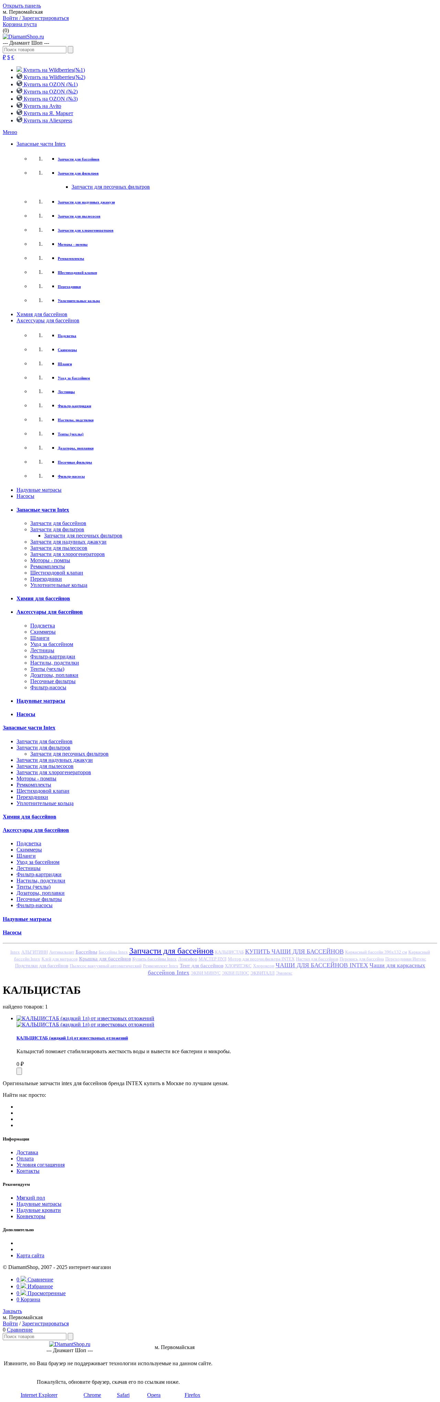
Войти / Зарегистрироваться (36, 18)
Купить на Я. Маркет (47, 113)
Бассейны (86, 952)
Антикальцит (61, 952)
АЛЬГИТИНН (34, 952)
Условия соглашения (40, 1165)
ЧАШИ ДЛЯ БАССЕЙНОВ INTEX (322, 965)
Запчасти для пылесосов (79, 216)
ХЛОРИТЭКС (238, 965)
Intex (15, 952)
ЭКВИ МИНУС (206, 973)
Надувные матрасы (39, 490)
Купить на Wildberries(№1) (53, 70)
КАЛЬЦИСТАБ (229, 952)
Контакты (28, 1171)
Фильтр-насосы (71, 476)
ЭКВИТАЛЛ (263, 973)
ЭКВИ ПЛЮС (235, 973)
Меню (10, 132)
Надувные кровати (38, 1210)
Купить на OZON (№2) (50, 91)
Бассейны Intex (113, 952)
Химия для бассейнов (41, 314)
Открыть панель (22, 6)
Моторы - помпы (73, 244)
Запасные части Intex (41, 144)
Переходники (69, 287)
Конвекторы (30, 1216)
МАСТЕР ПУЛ (213, 958)
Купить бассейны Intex (154, 958)
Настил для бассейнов (317, 958)
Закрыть (12, 1311)
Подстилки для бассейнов (41, 965)
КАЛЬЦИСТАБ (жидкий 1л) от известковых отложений (72, 1038)
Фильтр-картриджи (74, 406)
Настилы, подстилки (76, 420)
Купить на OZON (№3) (50, 99)
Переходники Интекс (405, 959)
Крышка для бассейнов (105, 958)
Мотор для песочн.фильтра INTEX (261, 958)
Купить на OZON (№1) (50, 84)
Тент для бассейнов (201, 965)
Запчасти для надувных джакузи (86, 202)
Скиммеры (67, 350)
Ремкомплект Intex (160, 966)
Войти (10, 1323)
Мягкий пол (30, 1198)
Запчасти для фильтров (78, 173)
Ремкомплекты (71, 258)
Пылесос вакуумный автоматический (106, 966)
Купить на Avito (41, 106)
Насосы (25, 496)
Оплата (25, 1158)
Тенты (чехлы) (71, 434)
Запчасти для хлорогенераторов (85, 230)
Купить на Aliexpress (47, 120)
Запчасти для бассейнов (78, 159)
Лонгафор (187, 958)
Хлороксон (263, 966)
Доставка (27, 1152)
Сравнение (20, 1330)
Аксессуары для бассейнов (47, 320)
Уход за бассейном (74, 378)
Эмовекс (284, 973)
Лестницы (66, 392)
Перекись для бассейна (362, 959)
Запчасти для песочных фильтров (111, 187)
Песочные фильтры (75, 462)
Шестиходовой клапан (77, 272)
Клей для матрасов (60, 959)
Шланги (65, 364)
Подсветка (67, 336)
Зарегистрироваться (45, 1323)
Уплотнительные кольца (79, 301)
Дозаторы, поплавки (76, 448)
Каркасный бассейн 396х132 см (376, 952)
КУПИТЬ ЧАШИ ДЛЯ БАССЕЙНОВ (294, 951)
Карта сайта (30, 1255)
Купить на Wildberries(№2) (53, 77)
